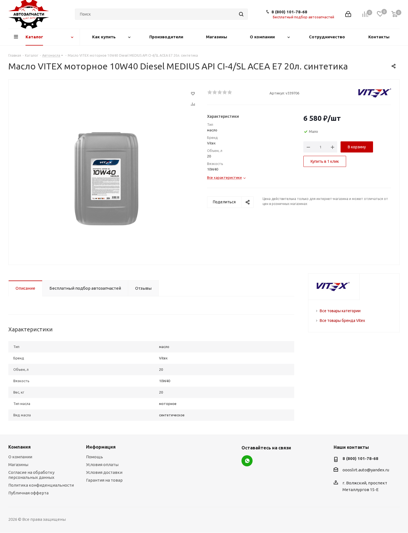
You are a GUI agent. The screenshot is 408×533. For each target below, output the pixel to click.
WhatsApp (247, 460)
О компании (20, 456)
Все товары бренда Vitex (342, 320)
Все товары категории (340, 311)
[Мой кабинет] (348, 14)
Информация (101, 446)
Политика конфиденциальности (41, 485)
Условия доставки (104, 472)
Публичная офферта (28, 493)
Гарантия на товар (104, 480)
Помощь (94, 456)
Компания (19, 446)
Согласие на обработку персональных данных (31, 475)
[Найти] (241, 14)
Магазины (18, 464)
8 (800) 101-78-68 (289, 11)
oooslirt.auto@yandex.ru (365, 470)
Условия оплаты (102, 464)
